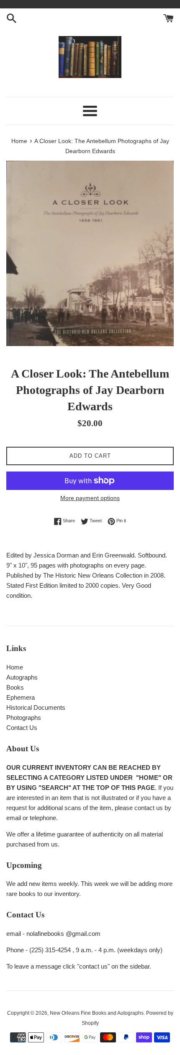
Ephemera (20, 697)
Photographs (23, 717)
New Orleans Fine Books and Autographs (97, 1013)
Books (15, 687)
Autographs (22, 677)
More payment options (90, 498)
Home (14, 667)
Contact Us (21, 727)
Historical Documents (35, 707)
